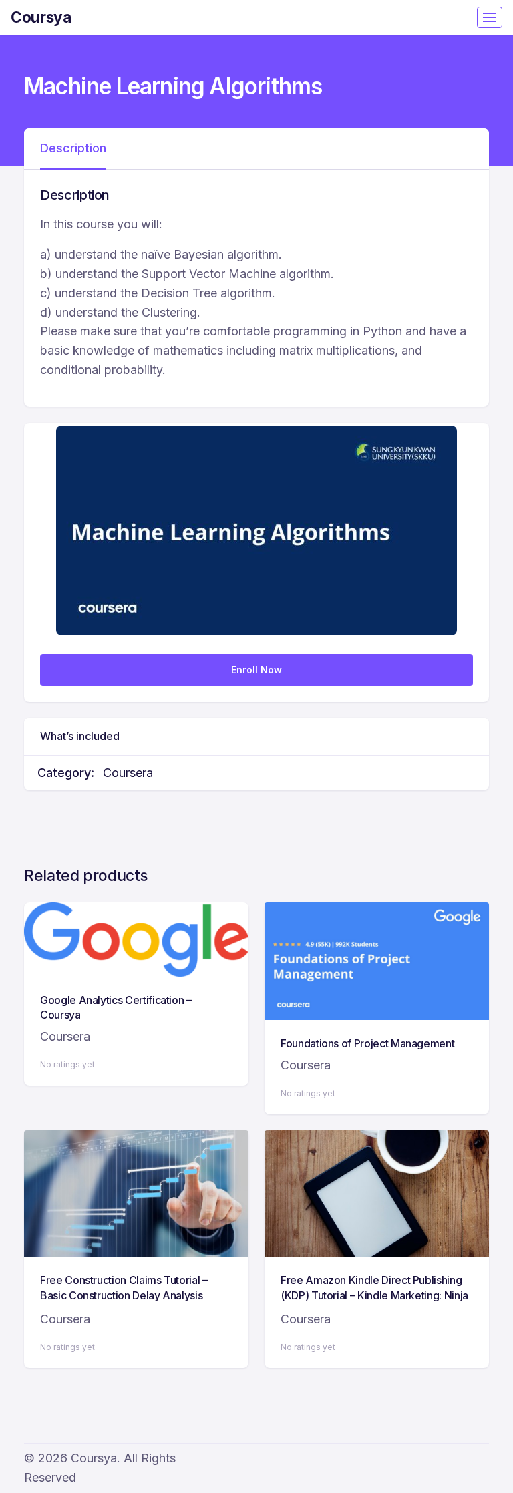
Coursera (128, 773)
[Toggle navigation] (489, 17)
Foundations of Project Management (367, 1043)
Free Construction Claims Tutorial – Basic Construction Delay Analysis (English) (124, 1295)
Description (73, 148)
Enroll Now (256, 669)
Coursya (41, 17)
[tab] (73, 149)
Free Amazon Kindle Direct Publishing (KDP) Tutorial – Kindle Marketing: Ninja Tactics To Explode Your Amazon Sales (375, 1295)
